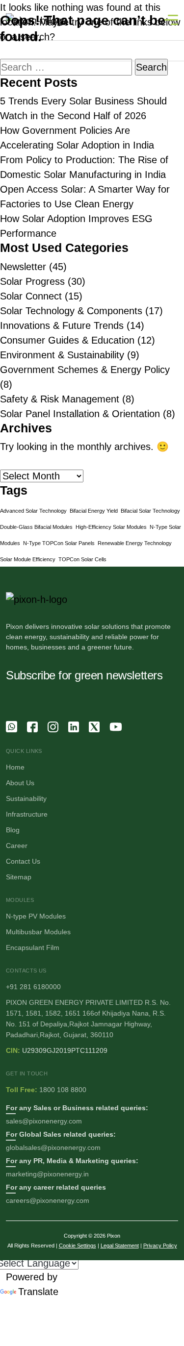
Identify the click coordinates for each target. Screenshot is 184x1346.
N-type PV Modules (36, 916)
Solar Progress (32, 281)
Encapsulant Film (32, 947)
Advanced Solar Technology (33, 511)
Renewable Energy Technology (135, 543)
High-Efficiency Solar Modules (111, 527)
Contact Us (23, 861)
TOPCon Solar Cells (82, 559)
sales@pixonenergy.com (44, 1121)
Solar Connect (31, 296)
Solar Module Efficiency (27, 559)
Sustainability (26, 798)
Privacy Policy (160, 1245)
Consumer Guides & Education (67, 340)
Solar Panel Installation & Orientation (80, 413)
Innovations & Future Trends (62, 325)
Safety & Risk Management (59, 399)
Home (15, 767)
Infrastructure (27, 814)
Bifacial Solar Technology (150, 511)
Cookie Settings (77, 1245)
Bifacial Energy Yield (94, 511)
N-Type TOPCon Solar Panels (59, 543)
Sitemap (18, 877)
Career (16, 845)
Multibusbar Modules (38, 932)
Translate (38, 1291)
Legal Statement (120, 1245)
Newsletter (23, 266)
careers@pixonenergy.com (47, 1200)
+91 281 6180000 (33, 987)
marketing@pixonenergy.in (47, 1174)
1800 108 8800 (62, 1090)
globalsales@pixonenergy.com (53, 1147)
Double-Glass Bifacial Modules (36, 527)
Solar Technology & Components (71, 310)
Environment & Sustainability (62, 354)
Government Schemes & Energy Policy (85, 369)
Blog (13, 830)
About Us (20, 783)
